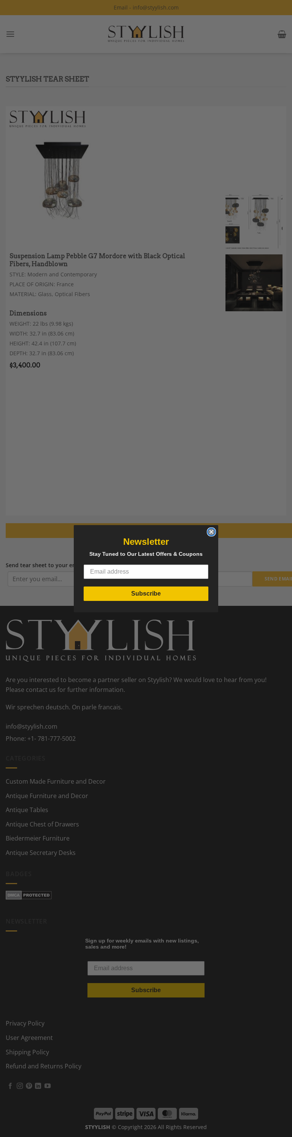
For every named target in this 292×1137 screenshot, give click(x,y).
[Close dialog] (211, 532)
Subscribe (146, 593)
